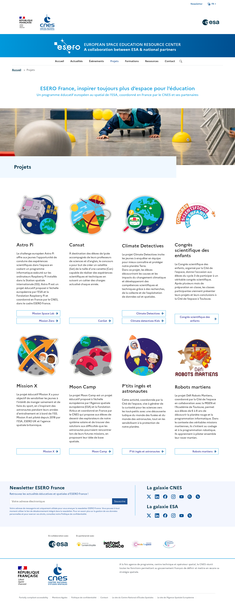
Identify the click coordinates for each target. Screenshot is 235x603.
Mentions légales (59, 597)
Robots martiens (202, 451)
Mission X (48, 451)
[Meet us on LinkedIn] (159, 497)
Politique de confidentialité (83, 597)
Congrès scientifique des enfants (195, 319)
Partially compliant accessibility (33, 597)
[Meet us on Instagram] (175, 497)
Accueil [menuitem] (59, 61)
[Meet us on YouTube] (183, 497)
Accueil (16, 70)
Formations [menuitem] (132, 61)
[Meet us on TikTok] (200, 497)
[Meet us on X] (151, 497)
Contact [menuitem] (170, 61)
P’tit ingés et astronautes (144, 451)
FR (213, 4)
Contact (104, 597)
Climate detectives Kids (145, 321)
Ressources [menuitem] (151, 61)
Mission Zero (46, 321)
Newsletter (197, 4)
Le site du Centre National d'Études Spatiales (132, 597)
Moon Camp (99, 451)
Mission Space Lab (43, 313)
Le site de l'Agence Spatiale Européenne (175, 597)
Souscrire (119, 501)
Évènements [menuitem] (96, 61)
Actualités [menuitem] (76, 61)
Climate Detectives (148, 313)
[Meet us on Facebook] (167, 497)
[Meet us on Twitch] (192, 497)
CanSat (102, 321)
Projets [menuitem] (114, 61)
